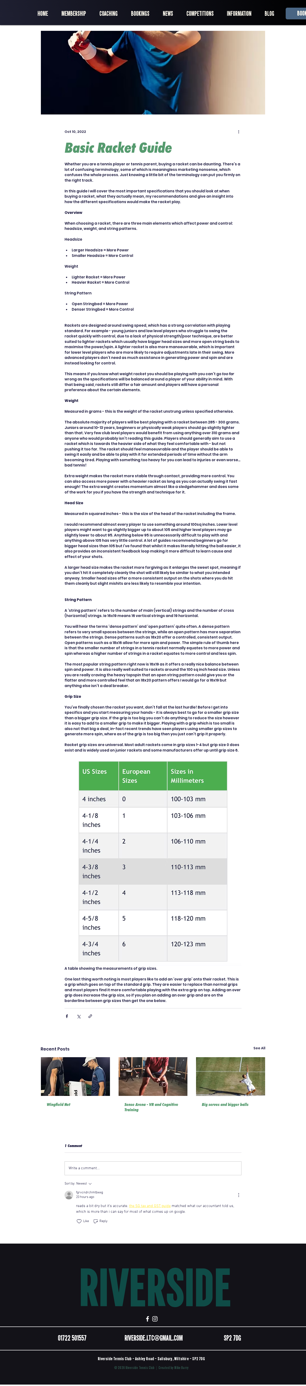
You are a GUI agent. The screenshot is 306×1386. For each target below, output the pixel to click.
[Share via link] (90, 1016)
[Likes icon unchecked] (79, 1221)
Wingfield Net (58, 1104)
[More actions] (238, 132)
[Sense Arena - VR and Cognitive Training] (153, 1076)
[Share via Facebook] (67, 1016)
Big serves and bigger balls (225, 1104)
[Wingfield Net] (75, 1076)
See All (259, 1048)
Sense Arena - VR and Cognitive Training (151, 1107)
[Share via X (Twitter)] (78, 1016)
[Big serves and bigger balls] (230, 1076)
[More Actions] (238, 1195)
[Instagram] (154, 1318)
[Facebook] (147, 1318)
